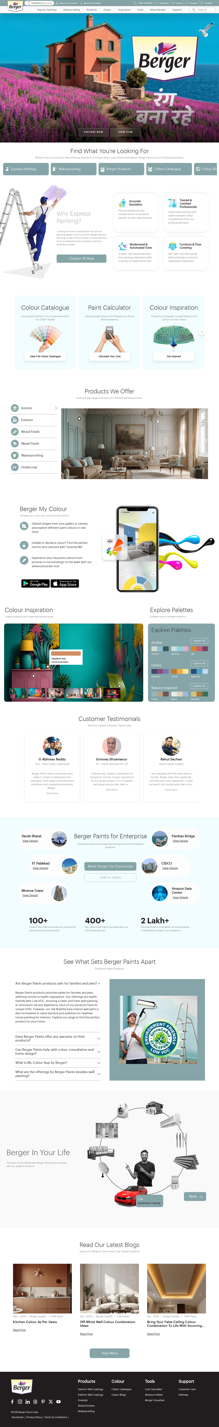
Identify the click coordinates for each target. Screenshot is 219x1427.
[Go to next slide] (212, 169)
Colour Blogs (119, 1394)
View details (30, 841)
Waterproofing (86, 1411)
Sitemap (183, 1394)
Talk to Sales (110, 877)
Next (193, 1196)
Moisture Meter (154, 1394)
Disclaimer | (19, 1417)
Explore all (199, 641)
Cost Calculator (153, 1389)
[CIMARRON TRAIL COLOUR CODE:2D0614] (66, 653)
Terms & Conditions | (56, 1417)
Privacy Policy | (35, 1417)
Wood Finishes (86, 1405)
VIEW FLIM (125, 132)
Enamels (83, 1400)
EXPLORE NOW (93, 132)
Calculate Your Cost (110, 357)
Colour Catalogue (121, 1389)
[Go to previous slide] (24, 768)
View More (110, 1353)
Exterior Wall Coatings (90, 1394)
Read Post (19, 1330)
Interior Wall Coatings (90, 1389)
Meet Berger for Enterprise (110, 866)
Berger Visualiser (155, 1400)
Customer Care (187, 1389)
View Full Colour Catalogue (45, 357)
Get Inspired (174, 357)
